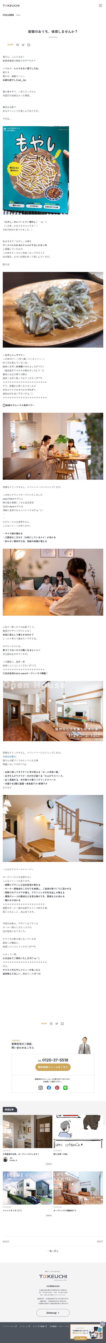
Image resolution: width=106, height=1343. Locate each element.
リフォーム (23, 1326)
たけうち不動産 (38, 1326)
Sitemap (51, 1312)
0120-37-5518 (55, 1060)
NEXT (100, 1241)
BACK (6, 1241)
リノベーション (8, 1326)
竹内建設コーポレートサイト (60, 1326)
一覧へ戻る (53, 1251)
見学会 (49, 1164)
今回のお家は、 (10, 756)
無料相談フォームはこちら (53, 1067)
